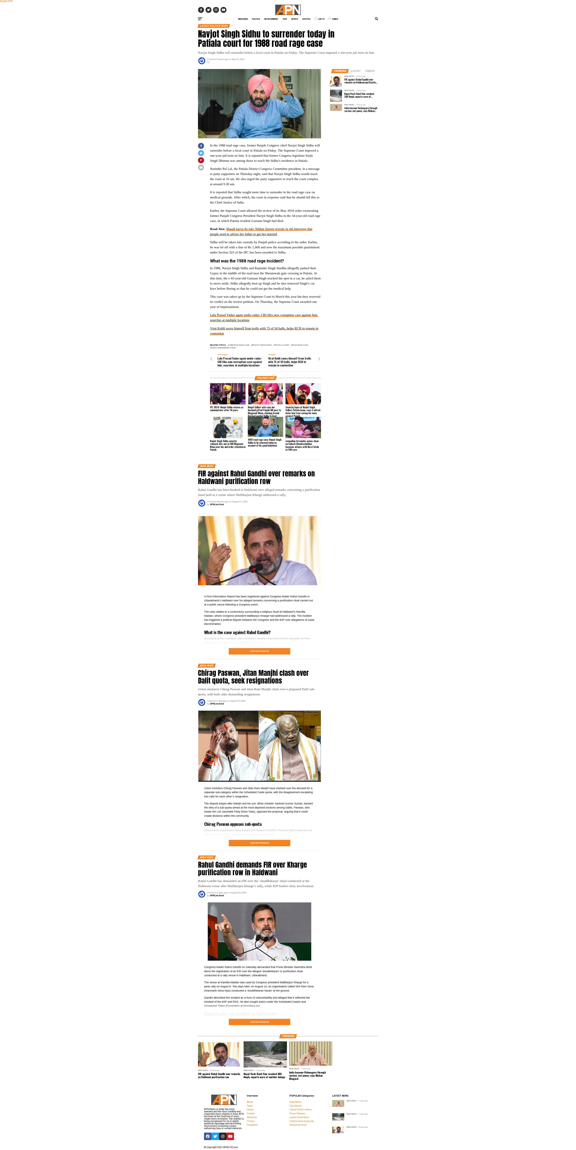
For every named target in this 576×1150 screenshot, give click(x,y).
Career (250, 1109)
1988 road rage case (239, 345)
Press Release (297, 1113)
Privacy (251, 1121)
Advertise (252, 1117)
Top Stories (296, 1105)
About (250, 1101)
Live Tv (321, 18)
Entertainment (271, 18)
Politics (256, 18)
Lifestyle (306, 18)
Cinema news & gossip (302, 1121)
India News (243, 18)
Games (335, 18)
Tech (284, 18)
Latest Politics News (301, 1109)
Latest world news (299, 1117)
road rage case (300, 345)
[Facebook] (208, 1136)
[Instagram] (222, 1136)
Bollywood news (298, 1124)
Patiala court (282, 345)
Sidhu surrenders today (223, 348)
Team (249, 1105)
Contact (251, 1113)
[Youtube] (230, 1136)
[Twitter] (215, 1136)
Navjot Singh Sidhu (262, 345)
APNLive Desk (217, 504)
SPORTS (294, 18)
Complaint (252, 1124)
